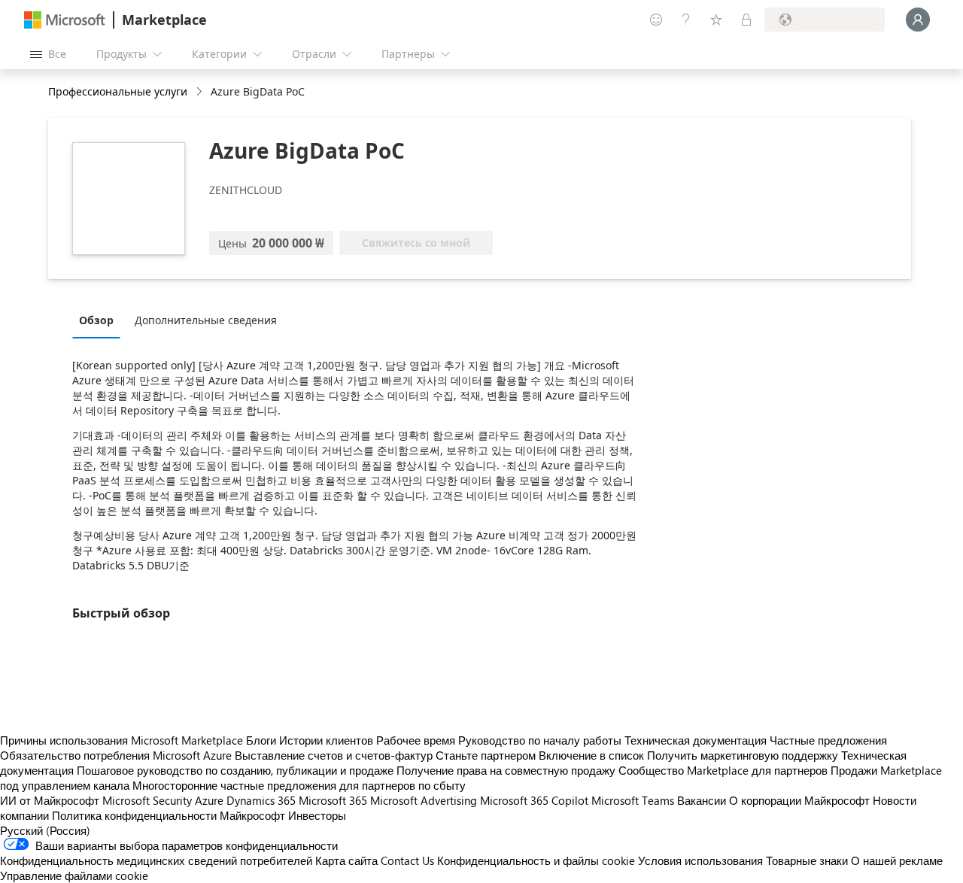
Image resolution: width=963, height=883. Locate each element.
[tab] (100, 319)
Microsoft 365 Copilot (534, 800)
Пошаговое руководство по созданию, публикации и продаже (235, 770)
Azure (209, 800)
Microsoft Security (147, 800)
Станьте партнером (486, 755)
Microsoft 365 (333, 800)
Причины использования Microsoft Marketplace (121, 740)
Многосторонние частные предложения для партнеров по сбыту (299, 785)
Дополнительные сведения (206, 320)
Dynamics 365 (261, 800)
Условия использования (700, 860)
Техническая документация (695, 740)
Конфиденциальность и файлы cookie (536, 860)
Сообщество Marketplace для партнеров (723, 770)
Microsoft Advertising (423, 800)
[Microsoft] (64, 20)
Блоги (261, 740)
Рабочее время (415, 740)
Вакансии (701, 800)
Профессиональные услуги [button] (117, 91)
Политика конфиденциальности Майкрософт (168, 815)
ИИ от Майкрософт (49, 800)
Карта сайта (346, 860)
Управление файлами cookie (74, 875)
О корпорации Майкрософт (799, 800)
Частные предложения (828, 740)
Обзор (96, 320)
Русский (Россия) (45, 830)
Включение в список (591, 755)
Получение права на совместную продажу (505, 770)
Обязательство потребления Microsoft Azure (117, 755)
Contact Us (407, 860)
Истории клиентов (326, 740)
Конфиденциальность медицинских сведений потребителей (156, 860)
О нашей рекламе (897, 860)
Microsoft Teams (632, 800)
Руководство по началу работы (539, 740)
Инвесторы (317, 815)
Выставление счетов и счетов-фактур (334, 755)
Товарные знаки (807, 860)
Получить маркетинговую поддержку (742, 755)
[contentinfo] (200, 92)
